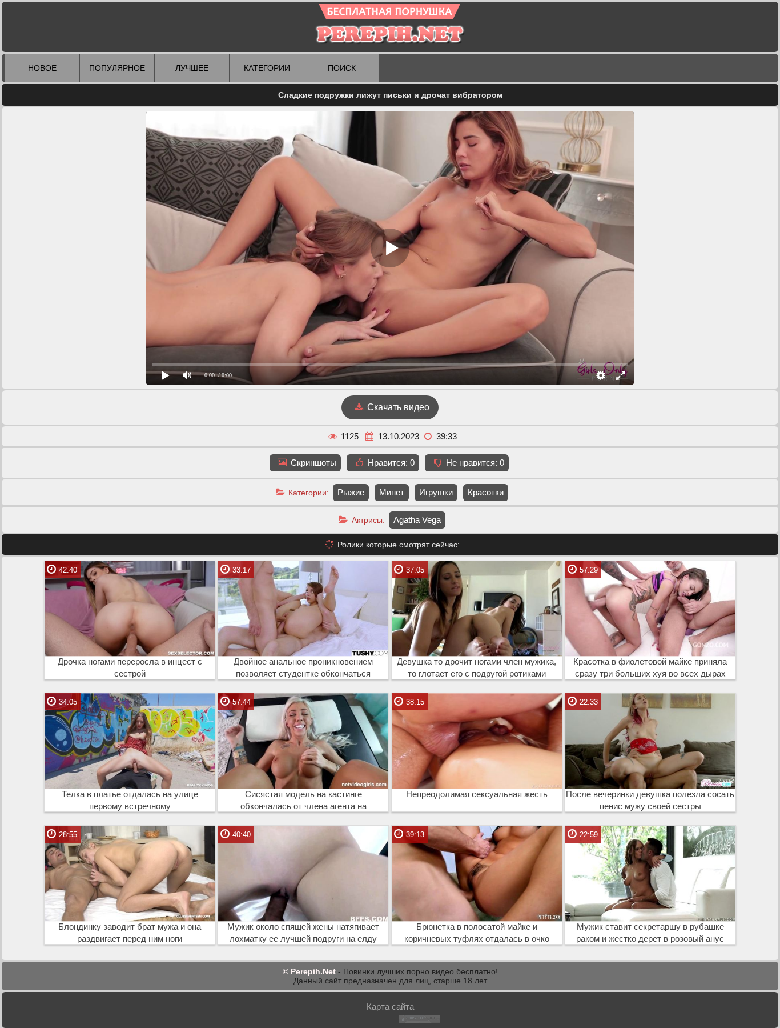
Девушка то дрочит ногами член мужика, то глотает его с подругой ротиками (476, 667)
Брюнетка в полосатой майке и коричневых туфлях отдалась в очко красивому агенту (476, 933)
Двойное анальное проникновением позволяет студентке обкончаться (303, 667)
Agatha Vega (417, 520)
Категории (267, 68)
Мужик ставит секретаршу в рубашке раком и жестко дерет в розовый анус (650, 932)
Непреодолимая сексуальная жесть (477, 794)
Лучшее (191, 68)
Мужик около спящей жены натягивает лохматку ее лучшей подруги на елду (303, 932)
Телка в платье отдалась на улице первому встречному (130, 800)
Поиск (342, 68)
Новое (42, 68)
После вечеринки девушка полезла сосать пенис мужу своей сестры (650, 800)
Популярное (117, 68)
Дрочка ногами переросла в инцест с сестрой (130, 667)
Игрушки (436, 492)
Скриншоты (312, 462)
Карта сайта (390, 1006)
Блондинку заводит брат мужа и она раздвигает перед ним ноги (129, 932)
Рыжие (350, 492)
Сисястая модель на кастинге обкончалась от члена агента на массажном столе (303, 800)
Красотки (486, 492)
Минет (391, 492)
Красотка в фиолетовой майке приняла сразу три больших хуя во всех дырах (650, 667)
